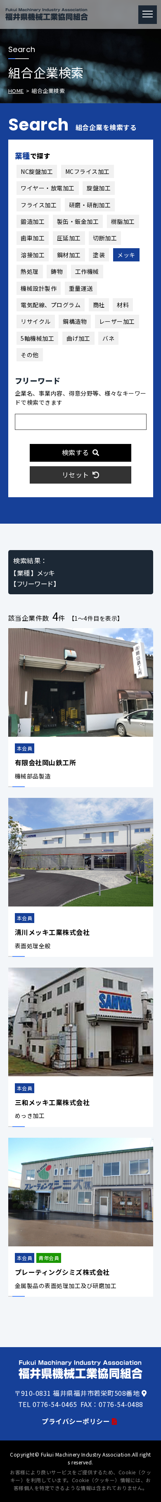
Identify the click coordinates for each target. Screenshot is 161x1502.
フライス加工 (39, 205)
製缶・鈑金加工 (78, 221)
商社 (99, 305)
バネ (108, 338)
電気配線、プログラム (50, 305)
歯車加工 (33, 238)
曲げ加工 (78, 338)
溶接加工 (33, 255)
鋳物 (57, 271)
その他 (30, 355)
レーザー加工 (117, 321)
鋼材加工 (69, 255)
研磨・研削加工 (90, 205)
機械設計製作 (39, 288)
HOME (16, 91)
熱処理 (30, 271)
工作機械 (87, 271)
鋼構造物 (75, 321)
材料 (123, 305)
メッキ (126, 255)
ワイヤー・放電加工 (48, 188)
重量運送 (81, 288)
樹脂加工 (123, 221)
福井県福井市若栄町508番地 (96, 1393)
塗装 (99, 255)
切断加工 (105, 238)
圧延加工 (69, 238)
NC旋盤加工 (37, 171)
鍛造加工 (33, 221)
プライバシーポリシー (76, 1421)
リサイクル (36, 321)
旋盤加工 (99, 188)
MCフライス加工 (87, 171)
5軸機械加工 (37, 338)
